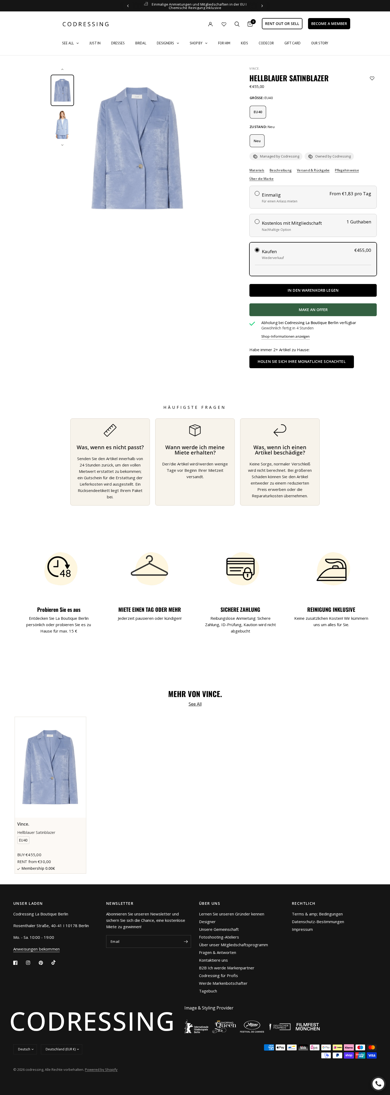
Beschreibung (281, 170)
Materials (256, 170)
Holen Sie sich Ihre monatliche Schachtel (302, 361)
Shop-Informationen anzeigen (285, 336)
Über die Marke (261, 178)
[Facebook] (19, 963)
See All (195, 704)
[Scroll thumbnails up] (62, 69)
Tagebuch (208, 991)
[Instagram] (32, 963)
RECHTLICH (304, 903)
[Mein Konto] (199, 24)
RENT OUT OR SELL (282, 23)
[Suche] (237, 24)
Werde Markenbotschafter (223, 983)
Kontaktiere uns (213, 960)
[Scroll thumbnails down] (62, 145)
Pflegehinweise (347, 170)
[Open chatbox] (378, 1083)
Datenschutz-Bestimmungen (318, 921)
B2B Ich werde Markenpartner (226, 967)
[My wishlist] (224, 24)
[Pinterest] (44, 963)
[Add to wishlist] (372, 78)
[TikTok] (57, 962)
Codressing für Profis (218, 975)
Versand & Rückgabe (313, 170)
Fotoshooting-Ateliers (219, 937)
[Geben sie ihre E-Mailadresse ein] (185, 941)
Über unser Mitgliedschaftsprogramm (233, 944)
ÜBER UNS (209, 903)
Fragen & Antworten (217, 952)
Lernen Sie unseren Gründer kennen (231, 913)
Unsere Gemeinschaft (219, 929)
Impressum (302, 929)
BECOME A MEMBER (329, 23)
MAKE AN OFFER (333, 311)
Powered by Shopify (101, 1069)
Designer (207, 921)
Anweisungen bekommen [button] (36, 949)
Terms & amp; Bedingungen (317, 913)
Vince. (254, 68)
